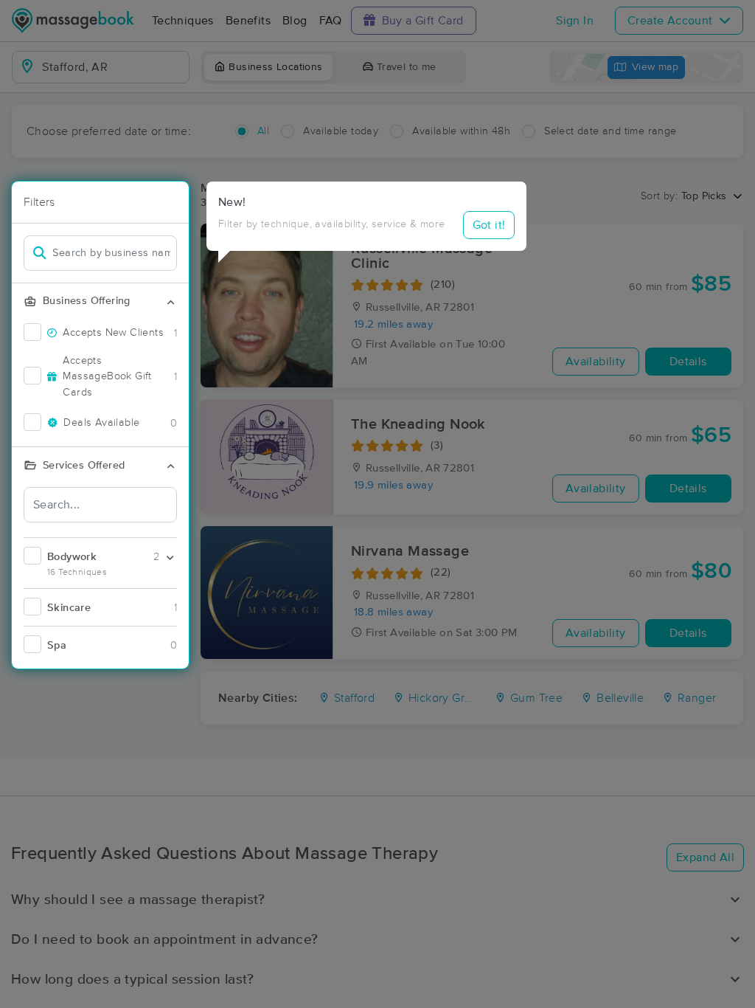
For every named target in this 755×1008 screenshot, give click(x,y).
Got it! (489, 225)
